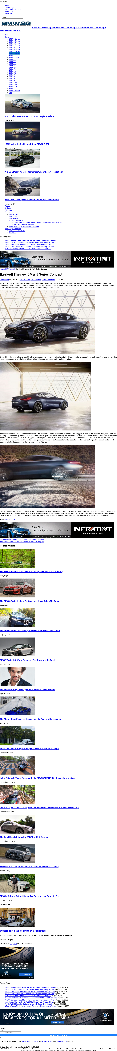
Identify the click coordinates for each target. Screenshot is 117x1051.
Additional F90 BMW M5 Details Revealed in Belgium (22, 542)
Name (2, 1028)
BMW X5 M (13, 82)
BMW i (11, 89)
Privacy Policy (10, 7)
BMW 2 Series (14, 41)
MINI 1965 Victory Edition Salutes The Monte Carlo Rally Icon (28, 249)
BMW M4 (12, 76)
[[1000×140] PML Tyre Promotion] (57, 1024)
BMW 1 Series (14, 39)
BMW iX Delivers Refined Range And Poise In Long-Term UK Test (30, 896)
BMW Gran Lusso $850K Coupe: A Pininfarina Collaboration (32, 200)
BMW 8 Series (14, 53)
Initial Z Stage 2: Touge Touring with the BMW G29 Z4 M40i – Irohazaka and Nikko (37, 778)
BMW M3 (12, 74)
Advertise (8, 13)
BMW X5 (12, 64)
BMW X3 (12, 56)
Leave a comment (48, 280)
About (7, 5)
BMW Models (10, 269)
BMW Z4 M (13, 86)
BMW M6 (12, 80)
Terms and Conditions (13, 9)
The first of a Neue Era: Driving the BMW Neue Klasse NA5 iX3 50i (30, 630)
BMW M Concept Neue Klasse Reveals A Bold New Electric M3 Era (30, 1000)
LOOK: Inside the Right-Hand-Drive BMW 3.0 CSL (27, 144)
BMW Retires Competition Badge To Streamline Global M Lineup (29, 866)
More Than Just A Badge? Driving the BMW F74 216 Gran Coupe (29, 748)
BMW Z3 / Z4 (14, 58)
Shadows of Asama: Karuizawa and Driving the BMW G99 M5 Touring (31, 571)
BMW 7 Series (14, 51)
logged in (13, 944)
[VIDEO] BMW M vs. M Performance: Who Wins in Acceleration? (34, 172)
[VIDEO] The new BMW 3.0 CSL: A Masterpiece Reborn (29, 116)
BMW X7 (12, 68)
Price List (8, 210)
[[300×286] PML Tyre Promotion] (17, 979)
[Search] (1, 1)
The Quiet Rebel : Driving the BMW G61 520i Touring (24, 837)
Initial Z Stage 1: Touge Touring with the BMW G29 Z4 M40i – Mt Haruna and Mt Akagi (39, 807)
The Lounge (13, 218)
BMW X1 (12, 60)
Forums (7, 212)
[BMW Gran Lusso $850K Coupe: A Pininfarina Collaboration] (22, 196)
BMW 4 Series (14, 45)
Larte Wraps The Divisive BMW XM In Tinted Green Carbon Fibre (29, 1002)
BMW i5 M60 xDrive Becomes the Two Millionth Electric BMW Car (30, 245)
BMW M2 (12, 72)
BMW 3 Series (14, 43)
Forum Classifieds (16, 220)
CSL (10, 93)
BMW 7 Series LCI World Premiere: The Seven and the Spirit (27, 660)
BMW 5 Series (14, 47)
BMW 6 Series (14, 49)
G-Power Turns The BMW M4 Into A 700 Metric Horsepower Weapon (30, 1006)
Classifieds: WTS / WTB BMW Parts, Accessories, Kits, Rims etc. (38, 222)
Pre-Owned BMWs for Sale (24, 225)
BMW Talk (13, 216)
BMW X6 (12, 66)
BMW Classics (14, 91)
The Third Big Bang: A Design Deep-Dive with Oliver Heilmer (27, 689)
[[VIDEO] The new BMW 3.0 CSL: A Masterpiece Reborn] (22, 112)
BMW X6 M (13, 84)
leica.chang (4, 280)
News (7, 37)
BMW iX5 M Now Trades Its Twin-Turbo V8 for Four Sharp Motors (29, 242)
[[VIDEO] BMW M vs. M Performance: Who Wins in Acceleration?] (22, 168)
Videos (7, 206)
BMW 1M (12, 70)
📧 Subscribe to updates (58, 1035)
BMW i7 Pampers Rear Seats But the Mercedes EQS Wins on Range (30, 240)
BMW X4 (12, 62)
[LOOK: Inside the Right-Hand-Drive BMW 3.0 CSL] (22, 140)
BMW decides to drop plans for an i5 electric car (22, 540)
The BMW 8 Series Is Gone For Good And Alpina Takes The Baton (29, 601)
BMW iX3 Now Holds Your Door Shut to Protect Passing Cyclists (29, 247)
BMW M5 (12, 78)
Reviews (8, 208)
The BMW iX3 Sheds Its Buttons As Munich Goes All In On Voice (29, 1004)
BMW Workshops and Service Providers (24, 227)
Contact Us (9, 11)
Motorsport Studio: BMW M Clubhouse (23, 930)
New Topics (13, 214)
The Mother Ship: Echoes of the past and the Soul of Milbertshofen (30, 719)
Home (7, 35)
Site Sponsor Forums (17, 231)
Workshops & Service (13, 229)
